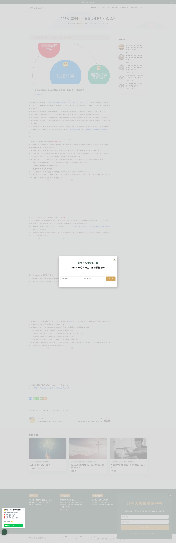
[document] (88, 271)
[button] (114, 259)
